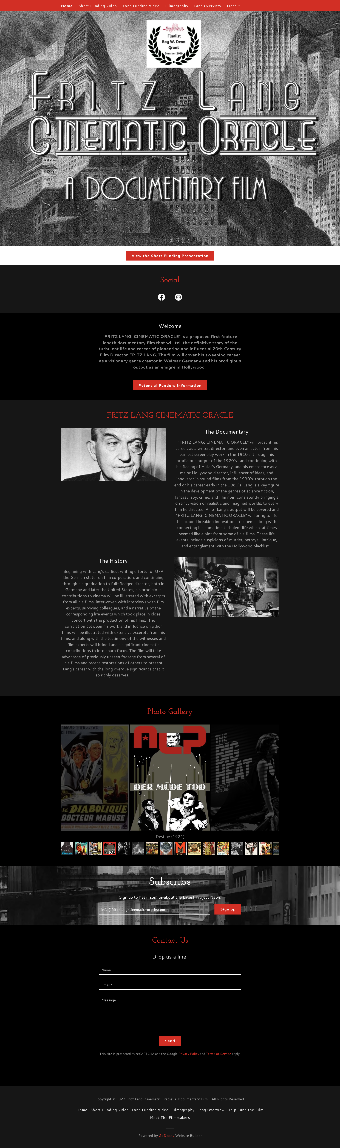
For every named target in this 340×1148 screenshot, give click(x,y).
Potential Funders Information (170, 385)
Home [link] (67, 6)
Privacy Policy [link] (188, 1053)
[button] (233, 6)
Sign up (228, 909)
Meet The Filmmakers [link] (170, 1117)
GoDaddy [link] (166, 1135)
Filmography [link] (176, 5)
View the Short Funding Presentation (170, 255)
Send (170, 1040)
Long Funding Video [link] (141, 5)
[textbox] (154, 909)
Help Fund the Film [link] (245, 1109)
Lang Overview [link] (207, 5)
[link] (161, 298)
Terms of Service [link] (218, 1053)
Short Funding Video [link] (97, 5)
